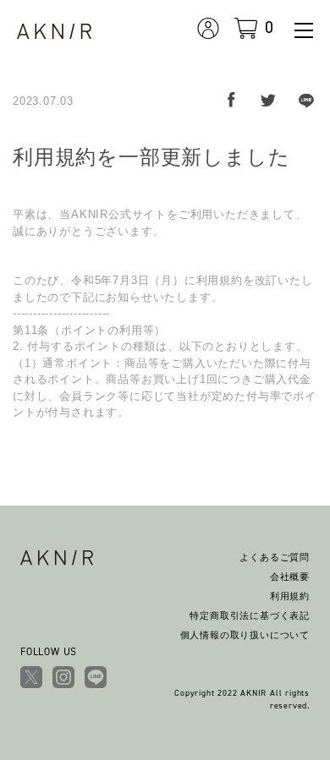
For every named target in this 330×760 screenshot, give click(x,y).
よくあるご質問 (274, 557)
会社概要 (290, 576)
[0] (246, 26)
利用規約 (290, 596)
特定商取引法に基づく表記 (250, 615)
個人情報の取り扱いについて (245, 635)
